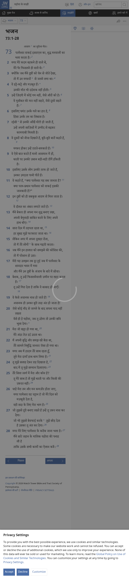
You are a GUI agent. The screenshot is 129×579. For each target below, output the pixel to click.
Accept (9, 572)
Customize (39, 572)
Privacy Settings (13, 562)
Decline (23, 572)
